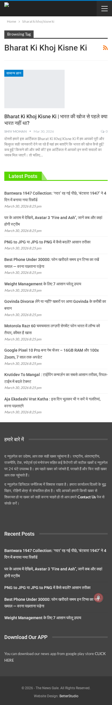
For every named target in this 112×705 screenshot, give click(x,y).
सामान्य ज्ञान (13, 73)
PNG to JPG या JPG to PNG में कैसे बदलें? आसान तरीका (47, 242)
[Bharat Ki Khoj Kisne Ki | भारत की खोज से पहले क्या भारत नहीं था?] (34, 89)
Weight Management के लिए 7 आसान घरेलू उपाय (42, 284)
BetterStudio (68, 696)
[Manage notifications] (98, 597)
